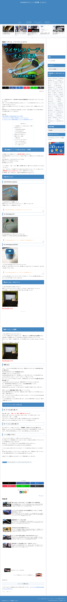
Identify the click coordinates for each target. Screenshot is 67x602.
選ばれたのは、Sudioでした (20, 134)
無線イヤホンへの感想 (19, 136)
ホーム (39, 598)
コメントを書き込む (23, 583)
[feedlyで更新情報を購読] (23, 492)
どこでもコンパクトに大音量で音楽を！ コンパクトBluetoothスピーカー (17, 119)
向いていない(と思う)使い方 (21, 142)
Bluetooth (9, 462)
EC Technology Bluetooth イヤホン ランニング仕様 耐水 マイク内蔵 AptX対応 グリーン (19, 240)
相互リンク (63, 598)
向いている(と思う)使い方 (21, 141)
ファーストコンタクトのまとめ (20, 139)
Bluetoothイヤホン (15, 462)
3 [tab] (34, 37)
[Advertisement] (33, 13)
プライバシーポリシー (50, 598)
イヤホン (30, 462)
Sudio (26, 462)
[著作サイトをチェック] (21, 492)
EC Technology (22, 462)
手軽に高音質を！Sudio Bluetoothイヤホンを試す (12, 116)
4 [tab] (35, 37)
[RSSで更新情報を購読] (25, 492)
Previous (1, 30)
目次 (22, 123)
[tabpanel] (8, 30)
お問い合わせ (44, 598)
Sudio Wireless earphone (20, 129)
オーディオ (4, 462)
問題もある (18, 137)
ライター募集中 (58, 598)
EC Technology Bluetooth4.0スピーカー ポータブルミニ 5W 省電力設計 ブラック (18, 272)
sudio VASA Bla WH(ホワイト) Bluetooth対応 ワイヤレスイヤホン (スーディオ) (18, 209)
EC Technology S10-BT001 (21, 132)
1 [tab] (31, 37)
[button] (8, 29)
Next (65, 30)
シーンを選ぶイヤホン (20, 144)
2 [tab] (32, 37)
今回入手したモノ (18, 127)
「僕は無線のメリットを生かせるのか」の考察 (23, 125)
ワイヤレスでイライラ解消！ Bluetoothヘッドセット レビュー (15, 117)
